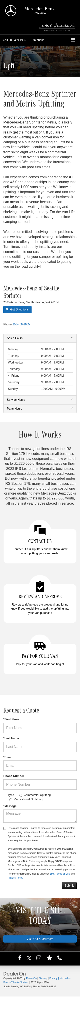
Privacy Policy (15, 877)
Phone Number (13, 776)
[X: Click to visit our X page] (29, 958)
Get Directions (19, 309)
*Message (9, 806)
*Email (7, 757)
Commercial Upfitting (37, 795)
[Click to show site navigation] (73, 40)
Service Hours (16, 399)
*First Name (11, 719)
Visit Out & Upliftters (40, 939)
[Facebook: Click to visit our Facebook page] (20, 958)
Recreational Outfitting (28, 799)
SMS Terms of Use (60, 873)
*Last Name (11, 738)
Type (11, 795)
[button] (14, 40)
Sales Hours (15, 338)
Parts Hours (14, 408)
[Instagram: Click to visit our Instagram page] (38, 958)
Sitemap (43, 978)
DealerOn (31, 978)
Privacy (53, 978)
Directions (38, 40)
